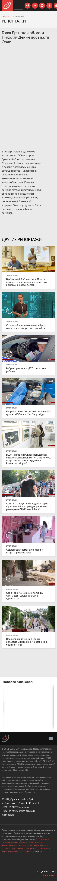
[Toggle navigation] (51, 739)
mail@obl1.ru (8, 814)
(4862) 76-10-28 (10, 807)
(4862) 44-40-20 (10, 810)
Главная (6, 16)
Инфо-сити (49, 875)
